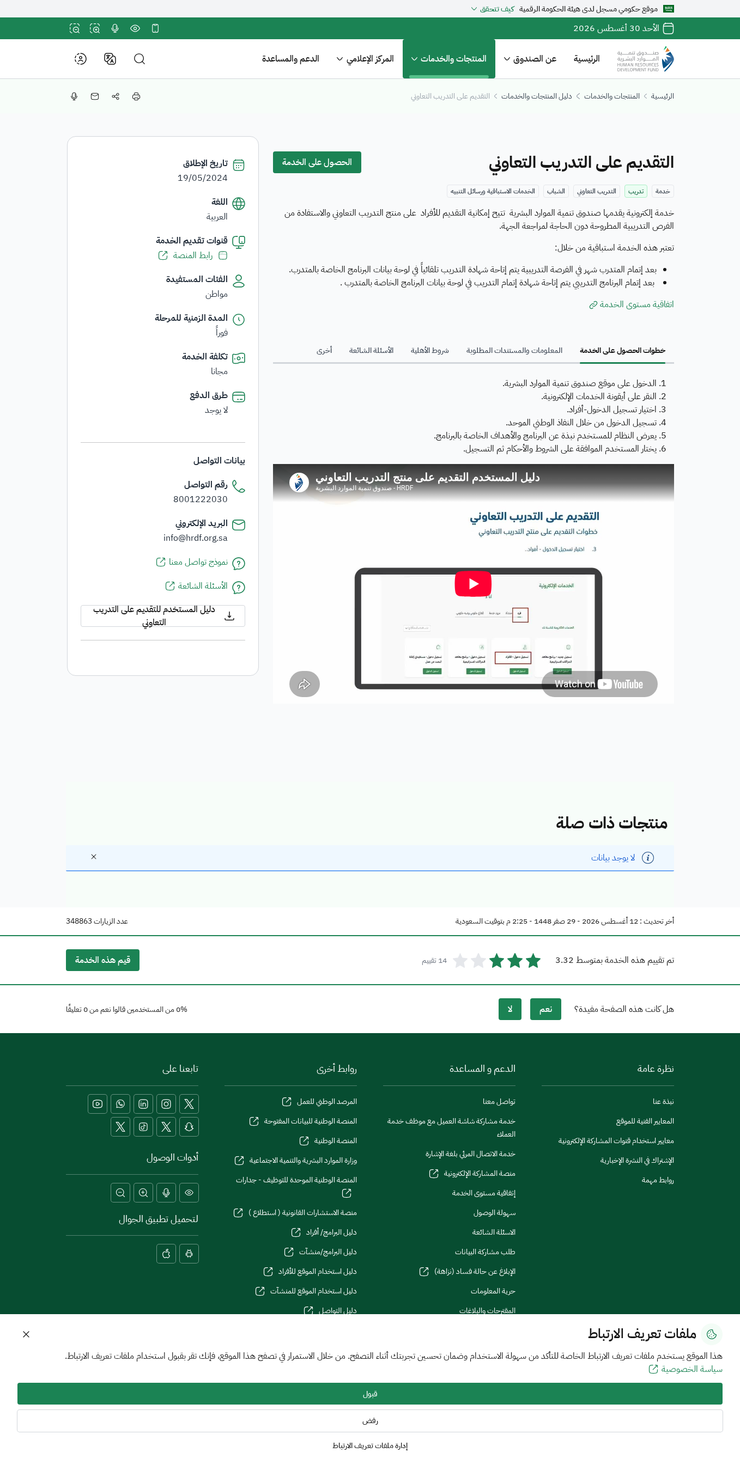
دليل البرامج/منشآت (328, 1252)
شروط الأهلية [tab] (430, 350)
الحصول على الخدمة (317, 162)
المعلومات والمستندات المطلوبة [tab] (514, 350)
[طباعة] (136, 96)
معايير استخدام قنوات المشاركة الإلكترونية (616, 1140)
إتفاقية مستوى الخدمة (483, 1193)
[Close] (93, 856)
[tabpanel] (473, 542)
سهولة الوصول (494, 1212)
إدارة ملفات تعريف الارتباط (370, 1445)
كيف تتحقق (497, 9)
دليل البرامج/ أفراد (331, 1232)
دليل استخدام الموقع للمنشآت (313, 1291)
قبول (370, 1394)
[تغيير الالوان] (135, 28)
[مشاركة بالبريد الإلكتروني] (95, 96)
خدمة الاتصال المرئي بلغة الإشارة (470, 1153)
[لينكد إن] (143, 1104)
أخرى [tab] (324, 350)
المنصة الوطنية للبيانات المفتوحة (310, 1121)
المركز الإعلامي (370, 58)
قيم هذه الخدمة (102, 960)
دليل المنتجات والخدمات (536, 96)
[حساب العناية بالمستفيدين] (166, 1127)
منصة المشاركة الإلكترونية (479, 1173)
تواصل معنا (499, 1101)
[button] (139, 59)
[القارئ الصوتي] (115, 28)
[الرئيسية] (645, 59)
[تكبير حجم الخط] (95, 28)
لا (510, 1009)
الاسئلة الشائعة (493, 1232)
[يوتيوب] (97, 1104)
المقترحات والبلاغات (487, 1310)
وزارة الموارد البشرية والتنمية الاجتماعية (303, 1160)
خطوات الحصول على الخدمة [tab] (622, 350)
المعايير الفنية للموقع (645, 1121)
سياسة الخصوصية (692, 1369)
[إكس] (189, 1104)
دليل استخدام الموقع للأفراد (317, 1271)
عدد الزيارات (111, 921)
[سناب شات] (189, 1127)
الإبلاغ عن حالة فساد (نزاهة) (474, 1271)
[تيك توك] (143, 1127)
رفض (370, 1420)
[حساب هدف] (120, 1127)
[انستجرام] (166, 1104)
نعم (545, 1009)
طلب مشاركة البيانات (485, 1252)
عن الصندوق (534, 58)
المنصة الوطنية (335, 1140)
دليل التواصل (338, 1310)
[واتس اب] (120, 1104)
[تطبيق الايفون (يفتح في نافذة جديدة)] (166, 1253)
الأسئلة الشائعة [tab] (371, 350)
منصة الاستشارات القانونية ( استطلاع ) (302, 1212)
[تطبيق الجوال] (155, 28)
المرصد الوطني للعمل (327, 1101)
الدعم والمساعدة (290, 58)
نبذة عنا (663, 1101)
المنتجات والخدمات (454, 58)
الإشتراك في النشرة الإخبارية (637, 1160)
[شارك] (115, 96)
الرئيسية (587, 58)
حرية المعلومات (493, 1291)
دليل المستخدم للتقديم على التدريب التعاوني (154, 616)
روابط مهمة (658, 1180)
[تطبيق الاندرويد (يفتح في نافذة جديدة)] (189, 1253)
